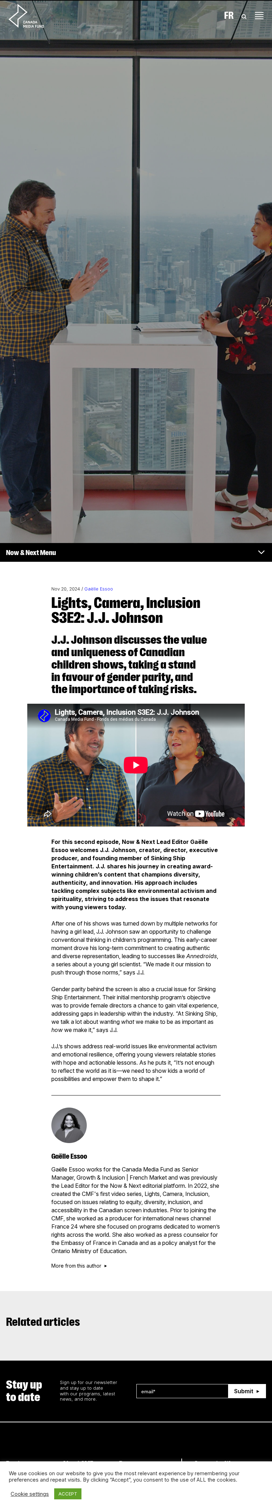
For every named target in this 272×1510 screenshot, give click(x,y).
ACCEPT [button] (67, 1494)
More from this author (76, 1265)
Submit (243, 1391)
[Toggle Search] (244, 15)
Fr (229, 15)
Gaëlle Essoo (98, 589)
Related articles (43, 1322)
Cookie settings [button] (30, 1494)
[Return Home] (32, 15)
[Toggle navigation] (259, 15)
